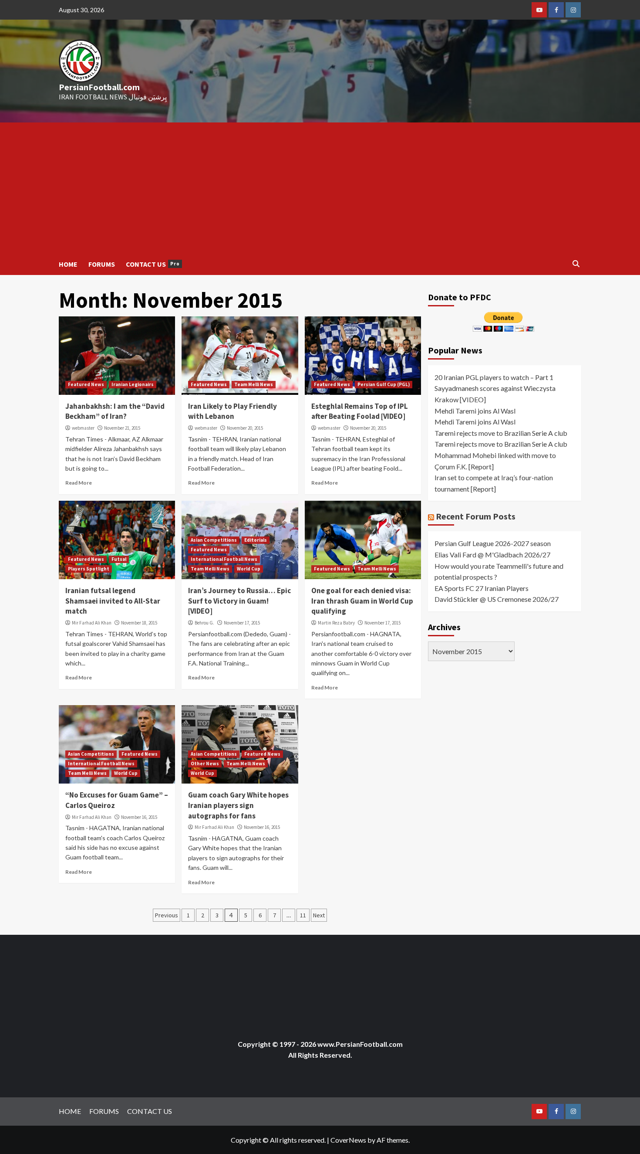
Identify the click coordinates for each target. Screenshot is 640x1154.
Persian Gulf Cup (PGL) (383, 384)
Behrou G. (204, 623)
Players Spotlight (88, 569)
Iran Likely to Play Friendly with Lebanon (232, 411)
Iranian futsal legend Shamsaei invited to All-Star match (112, 601)
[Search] (575, 264)
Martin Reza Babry (336, 623)
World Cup (248, 569)
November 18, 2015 (139, 623)
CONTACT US (153, 264)
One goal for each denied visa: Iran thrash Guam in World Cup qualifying (362, 601)
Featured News (86, 384)
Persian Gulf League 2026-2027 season (493, 543)
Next (319, 915)
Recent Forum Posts (475, 516)
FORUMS (101, 264)
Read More (78, 482)
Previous (166, 915)
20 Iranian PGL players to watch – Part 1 (494, 377)
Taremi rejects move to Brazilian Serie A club (501, 432)
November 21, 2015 (122, 428)
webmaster (83, 428)
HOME (68, 264)
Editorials (255, 540)
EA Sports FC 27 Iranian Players (482, 588)
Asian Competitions (214, 540)
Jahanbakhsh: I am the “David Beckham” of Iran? (115, 411)
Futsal (118, 559)
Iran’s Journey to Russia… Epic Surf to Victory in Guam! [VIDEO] (239, 601)
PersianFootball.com (99, 86)
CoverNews (348, 1140)
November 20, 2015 (245, 428)
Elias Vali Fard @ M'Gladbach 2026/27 (492, 554)
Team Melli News (253, 384)
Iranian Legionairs (132, 384)
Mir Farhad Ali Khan (91, 623)
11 (303, 915)
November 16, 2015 (139, 817)
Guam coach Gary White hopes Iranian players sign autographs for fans (238, 805)
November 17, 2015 (242, 623)
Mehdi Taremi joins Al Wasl (475, 410)
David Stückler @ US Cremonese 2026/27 (497, 599)
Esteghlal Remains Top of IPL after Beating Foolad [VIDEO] (359, 411)
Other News (205, 763)
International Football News (224, 559)
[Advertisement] (320, 188)
